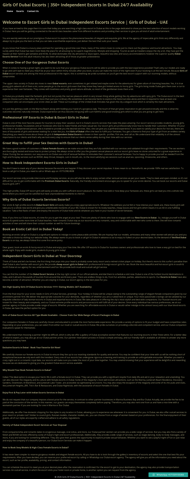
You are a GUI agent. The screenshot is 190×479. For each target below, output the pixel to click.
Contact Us (33, 11)
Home (10, 11)
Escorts (20, 11)
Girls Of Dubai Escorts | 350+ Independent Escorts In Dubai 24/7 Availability (78, 5)
